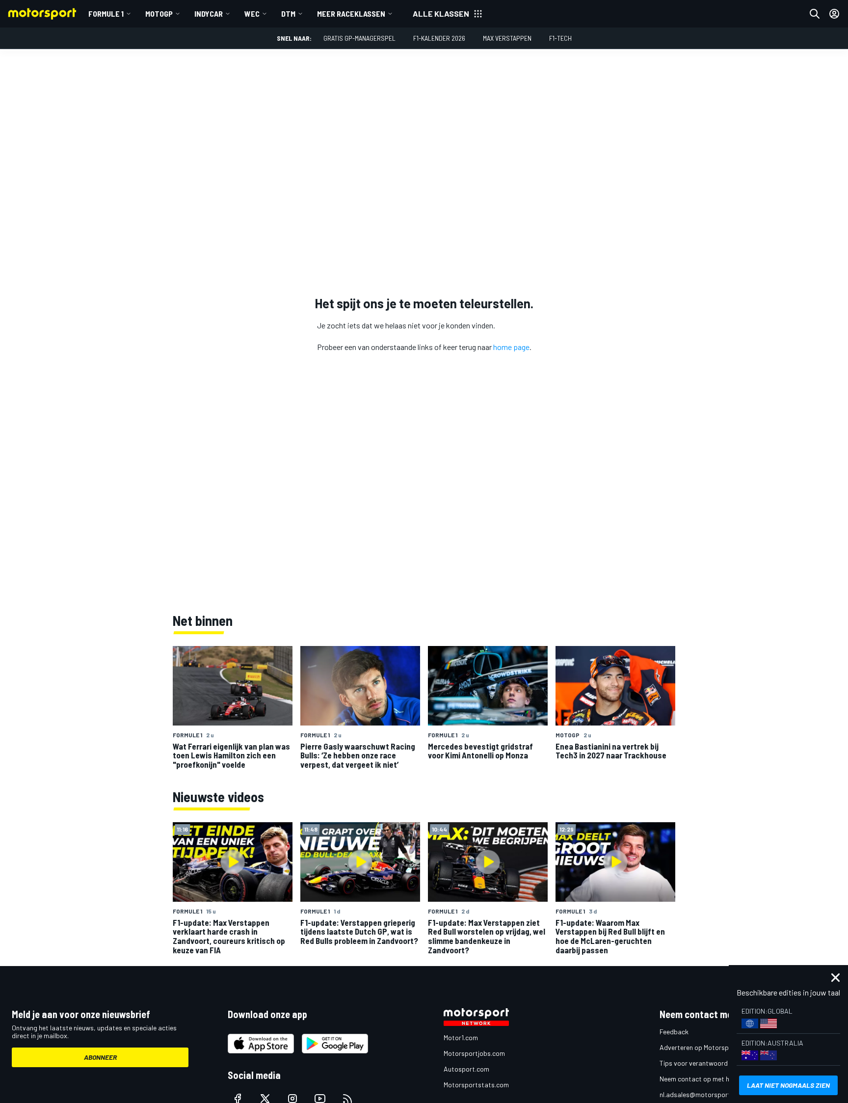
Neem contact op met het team (706, 1079)
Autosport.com (466, 1069)
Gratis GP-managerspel (359, 38)
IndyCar (208, 13)
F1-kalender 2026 (439, 38)
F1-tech (560, 38)
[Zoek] (814, 14)
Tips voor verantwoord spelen (704, 1063)
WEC (252, 13)
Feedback (674, 1031)
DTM (288, 13)
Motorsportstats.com (476, 1084)
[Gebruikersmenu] (834, 14)
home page (511, 346)
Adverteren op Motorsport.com (706, 1047)
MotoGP (159, 13)
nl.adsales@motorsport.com (702, 1094)
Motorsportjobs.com (474, 1053)
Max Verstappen (507, 38)
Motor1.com (461, 1037)
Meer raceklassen (351, 13)
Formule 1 (106, 13)
